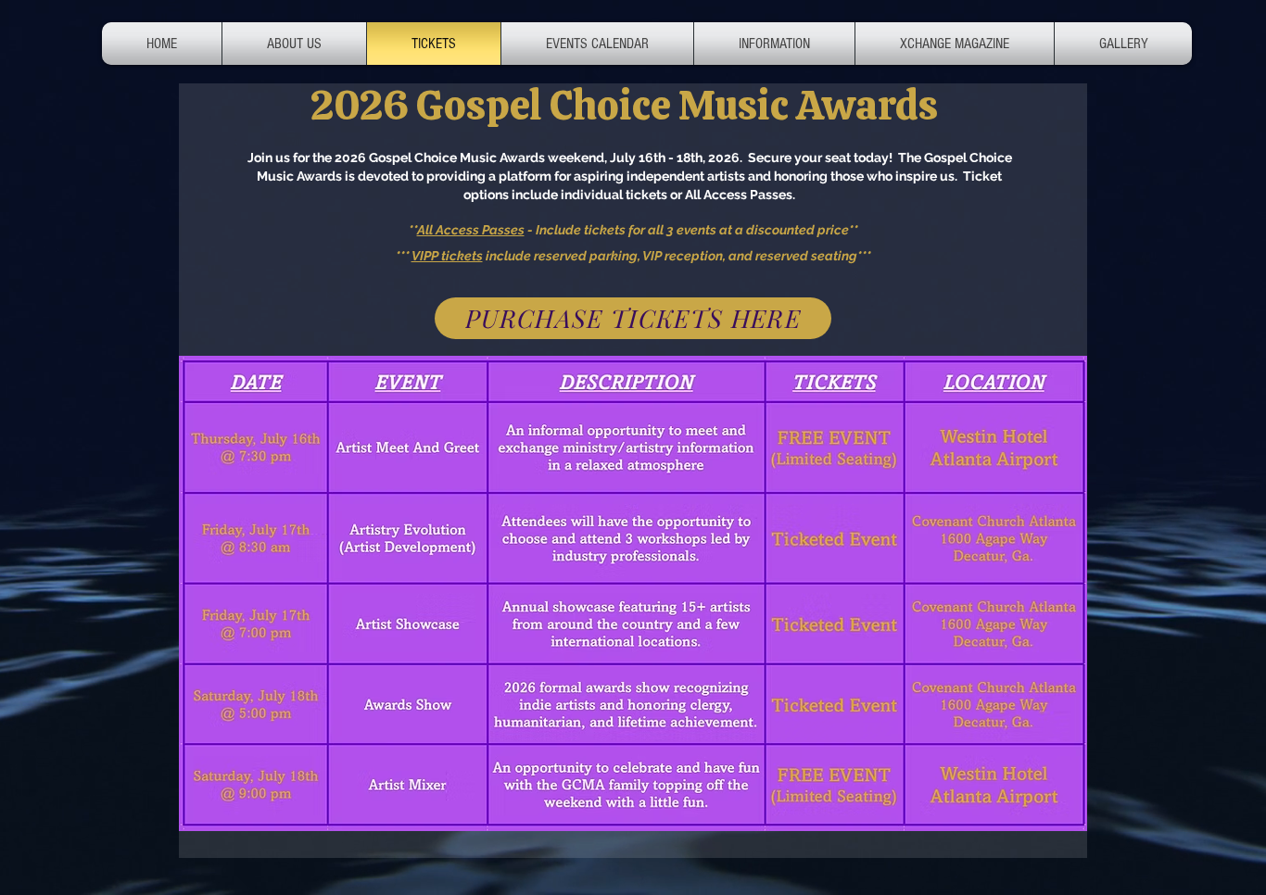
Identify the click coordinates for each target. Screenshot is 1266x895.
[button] (774, 43)
